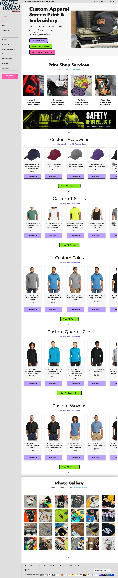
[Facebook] (25, 570)
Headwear (5, 21)
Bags (3, 25)
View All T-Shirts (69, 245)
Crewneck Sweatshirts (8, 49)
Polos (3, 35)
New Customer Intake (42, 566)
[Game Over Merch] (10, 6)
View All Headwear (69, 186)
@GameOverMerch (81, 487)
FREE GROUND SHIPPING (42, 52)
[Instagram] (28, 570)
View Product (32, 176)
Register (101, 1)
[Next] (113, 164)
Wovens (4, 39)
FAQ (79, 566)
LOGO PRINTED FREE (40, 46)
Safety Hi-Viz (6, 30)
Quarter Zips (5, 44)
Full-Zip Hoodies (7, 58)
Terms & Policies (29, 566)
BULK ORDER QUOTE (10, 76)
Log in (96, 1)
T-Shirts (4, 16)
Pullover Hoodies (7, 54)
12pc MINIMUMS (38, 41)
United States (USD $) (101, 570)
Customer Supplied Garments (68, 566)
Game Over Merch (34, 574)
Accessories (5, 68)
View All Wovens (69, 467)
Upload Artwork (54, 566)
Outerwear (5, 63)
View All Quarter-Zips (69, 393)
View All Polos (69, 319)
